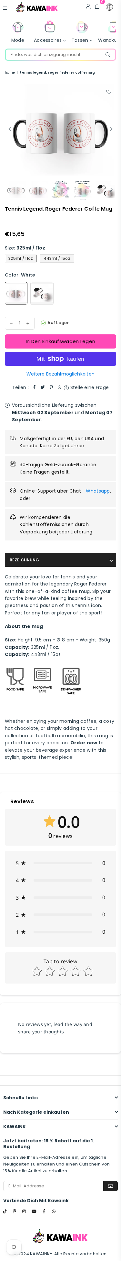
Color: (20, 275)
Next (111, 129)
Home (10, 72)
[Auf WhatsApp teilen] (59, 387)
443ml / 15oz (57, 258)
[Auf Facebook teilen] (34, 387)
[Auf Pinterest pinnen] (51, 387)
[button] (109, 7)
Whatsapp (98, 491)
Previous (10, 129)
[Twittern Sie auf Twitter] (43, 387)
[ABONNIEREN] (110, 1186)
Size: (25, 248)
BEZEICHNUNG (24, 560)
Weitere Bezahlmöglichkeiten (60, 374)
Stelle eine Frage (89, 387)
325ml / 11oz (20, 258)
